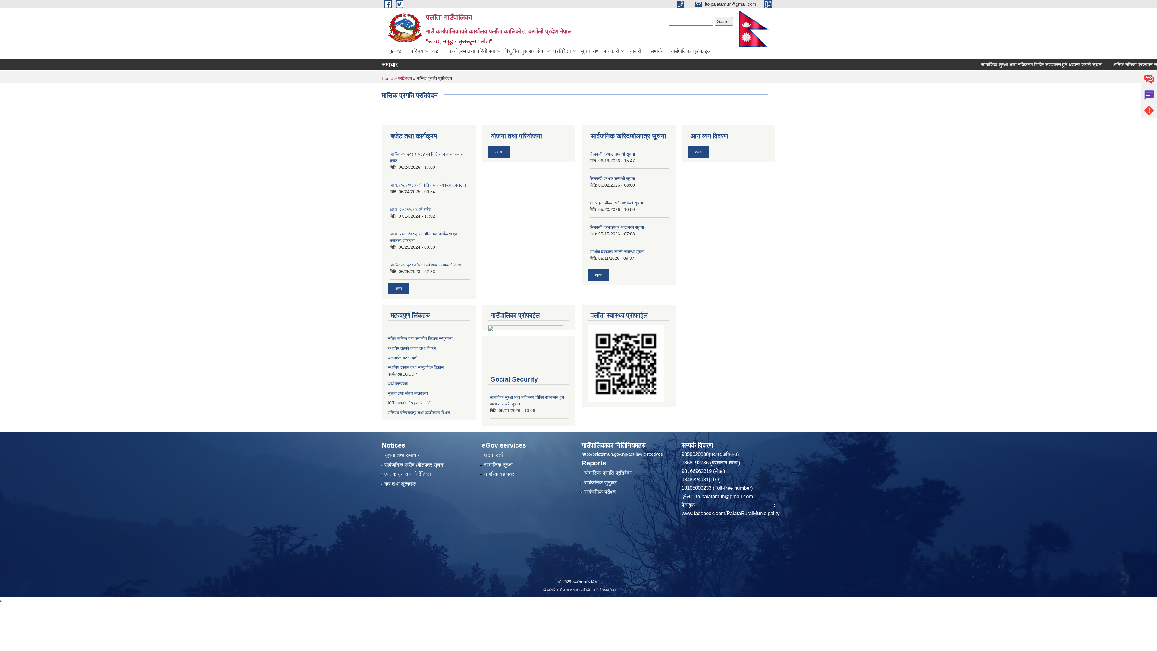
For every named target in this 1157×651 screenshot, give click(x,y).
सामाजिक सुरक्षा (498, 465)
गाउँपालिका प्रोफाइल (691, 51)
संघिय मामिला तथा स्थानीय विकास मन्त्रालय (420, 338)
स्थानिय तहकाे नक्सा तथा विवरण (412, 348)
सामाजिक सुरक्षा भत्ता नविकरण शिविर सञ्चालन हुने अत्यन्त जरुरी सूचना (1010, 64)
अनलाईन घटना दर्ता (402, 357)
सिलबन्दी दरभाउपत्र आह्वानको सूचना (617, 227)
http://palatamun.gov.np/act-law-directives (622, 454)
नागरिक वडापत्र (499, 474)
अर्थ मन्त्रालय (398, 383)
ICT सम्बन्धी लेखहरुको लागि (409, 403)
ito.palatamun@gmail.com (724, 496)
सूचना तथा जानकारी (599, 51)
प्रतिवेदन (562, 51)
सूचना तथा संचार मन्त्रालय (408, 393)
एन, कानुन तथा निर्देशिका (407, 474)
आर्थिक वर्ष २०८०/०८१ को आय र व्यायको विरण (425, 265)
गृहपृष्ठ (395, 51)
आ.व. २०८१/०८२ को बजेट (410, 209)
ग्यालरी (634, 51)
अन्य (398, 288)
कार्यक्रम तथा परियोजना (472, 51)
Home (387, 78)
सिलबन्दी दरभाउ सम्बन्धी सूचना (612, 154)
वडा (436, 51)
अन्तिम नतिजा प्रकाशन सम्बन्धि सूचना (1114, 64)
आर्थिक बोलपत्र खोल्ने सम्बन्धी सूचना (617, 251)
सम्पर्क (656, 51)
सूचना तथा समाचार (402, 455)
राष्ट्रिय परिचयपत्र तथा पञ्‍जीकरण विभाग (419, 412)
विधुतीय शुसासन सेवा (524, 51)
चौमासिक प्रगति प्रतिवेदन (608, 473)
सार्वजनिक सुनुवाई (600, 483)
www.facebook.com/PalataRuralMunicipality (731, 513)
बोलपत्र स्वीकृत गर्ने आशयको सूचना (616, 202)
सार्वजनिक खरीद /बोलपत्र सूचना (414, 465)
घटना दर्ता (493, 455)
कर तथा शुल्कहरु (400, 484)
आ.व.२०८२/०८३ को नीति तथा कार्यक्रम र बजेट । (428, 185)
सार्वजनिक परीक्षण (600, 492)
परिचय (417, 51)
